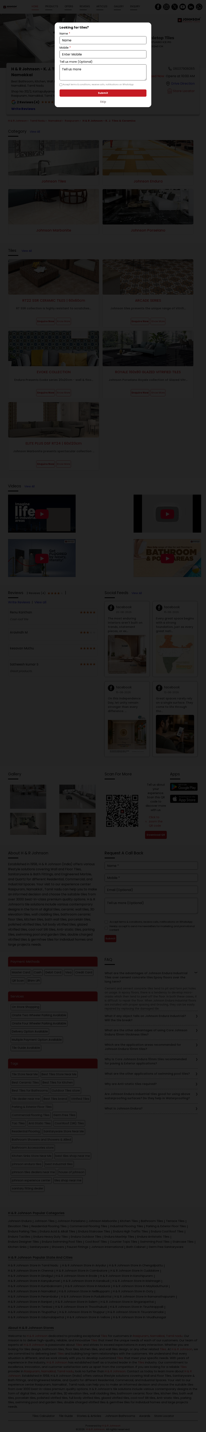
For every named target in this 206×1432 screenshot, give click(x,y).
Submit (103, 93)
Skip (103, 102)
